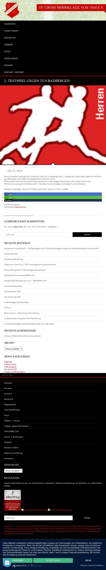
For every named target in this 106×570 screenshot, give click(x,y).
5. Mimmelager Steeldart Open (16, 302)
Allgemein (8, 362)
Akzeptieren (53, 560)
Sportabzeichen (10, 529)
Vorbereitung (59, 531)
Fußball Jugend (10, 367)
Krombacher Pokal (46, 531)
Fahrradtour (96, 526)
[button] (9, 194)
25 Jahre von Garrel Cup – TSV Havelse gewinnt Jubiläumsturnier (30, 264)
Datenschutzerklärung (13, 453)
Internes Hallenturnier (56, 526)
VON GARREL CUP (11, 431)
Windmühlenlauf (11, 254)
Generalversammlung (81, 529)
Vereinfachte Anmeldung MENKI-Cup (19, 275)
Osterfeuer (21, 529)
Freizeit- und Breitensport (14, 372)
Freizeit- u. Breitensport (13, 437)
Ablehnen (17, 560)
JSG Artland (49, 529)
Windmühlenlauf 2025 (13, 286)
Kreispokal (58, 529)
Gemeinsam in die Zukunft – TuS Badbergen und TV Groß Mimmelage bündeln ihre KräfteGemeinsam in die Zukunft (51, 248)
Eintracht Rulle (33, 531)
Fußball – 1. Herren (12, 420)
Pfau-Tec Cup (68, 529)
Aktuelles (8, 388)
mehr (88, 560)
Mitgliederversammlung (82, 526)
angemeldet (18, 226)
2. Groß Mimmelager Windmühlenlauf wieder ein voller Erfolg (29, 324)
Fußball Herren (20, 207)
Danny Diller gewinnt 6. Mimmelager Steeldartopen (25, 270)
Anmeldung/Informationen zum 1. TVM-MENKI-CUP (25, 280)
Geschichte (8, 399)
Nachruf (7, 307)
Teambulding (92, 531)
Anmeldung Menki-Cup (13, 259)
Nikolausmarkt (39, 529)
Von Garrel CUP (10, 369)
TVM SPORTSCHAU (12, 410)
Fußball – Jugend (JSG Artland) (16, 426)
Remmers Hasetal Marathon (75, 531)
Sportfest (69, 526)
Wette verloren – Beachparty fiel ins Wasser (22, 313)
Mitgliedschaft (10, 404)
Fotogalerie (8, 531)
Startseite (8, 383)
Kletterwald (28, 534)
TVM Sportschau (21, 531)
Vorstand (8, 393)
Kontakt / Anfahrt (11, 447)
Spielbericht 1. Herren (12, 526)
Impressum (9, 458)
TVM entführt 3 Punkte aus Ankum (26, 336)
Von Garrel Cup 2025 (12, 297)
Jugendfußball (96, 529)
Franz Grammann (17, 534)
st (14, 531)
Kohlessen (29, 529)
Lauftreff (32, 526)
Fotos (6, 415)
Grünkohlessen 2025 (12, 291)
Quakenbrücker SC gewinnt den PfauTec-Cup (22, 318)
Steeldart (8, 442)
